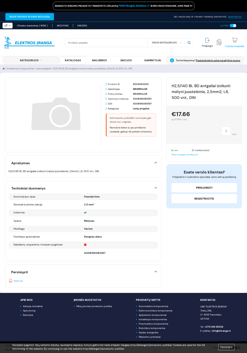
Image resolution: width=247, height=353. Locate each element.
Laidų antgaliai (43, 68)
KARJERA (82, 25)
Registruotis (204, 198)
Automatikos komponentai (153, 306)
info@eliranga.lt (221, 330)
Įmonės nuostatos (87, 300)
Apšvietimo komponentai (153, 314)
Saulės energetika (148, 332)
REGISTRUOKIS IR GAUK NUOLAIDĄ (29, 16)
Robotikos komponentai (152, 328)
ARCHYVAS (63, 25)
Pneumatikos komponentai (153, 323)
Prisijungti (204, 187)
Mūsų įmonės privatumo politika (94, 306)
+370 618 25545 (213, 326)
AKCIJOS (126, 60)
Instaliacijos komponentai (20, 68)
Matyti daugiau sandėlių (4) (185, 154)
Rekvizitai (28, 314)
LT (6, 25)
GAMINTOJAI (152, 60)
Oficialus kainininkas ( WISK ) (32, 25)
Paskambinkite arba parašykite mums (218, 60)
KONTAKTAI (235, 16)
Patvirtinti (226, 347)
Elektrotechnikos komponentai (155, 310)
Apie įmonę (29, 310)
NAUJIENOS (99, 60)
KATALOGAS (73, 60)
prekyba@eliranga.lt (134, 6)
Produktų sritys (148, 300)
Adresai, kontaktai (33, 306)
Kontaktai (207, 300)
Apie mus (26, 300)
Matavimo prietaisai (150, 336)
